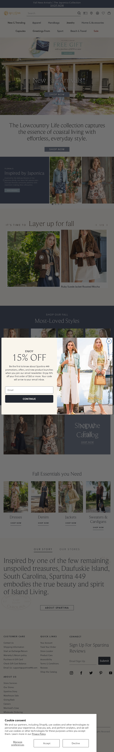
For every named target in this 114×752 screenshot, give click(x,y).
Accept (46, 743)
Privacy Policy (39, 734)
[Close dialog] (108, 341)
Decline (76, 743)
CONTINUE (29, 399)
